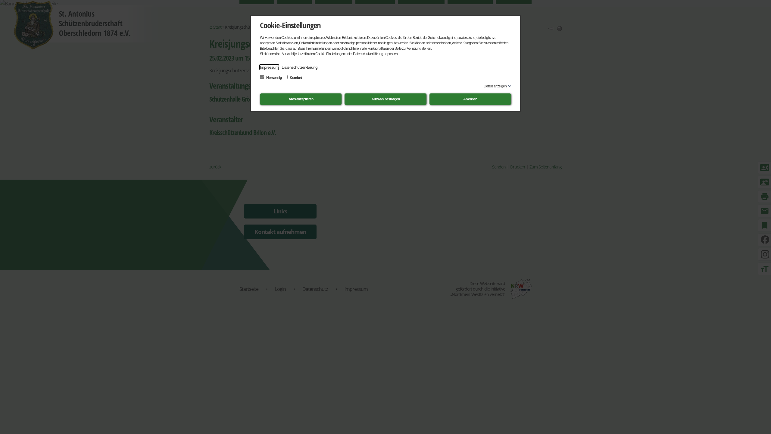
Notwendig (274, 78)
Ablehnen (470, 99)
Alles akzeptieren (301, 99)
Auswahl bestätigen (385, 99)
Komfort (295, 78)
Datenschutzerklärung (299, 67)
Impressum (269, 67)
